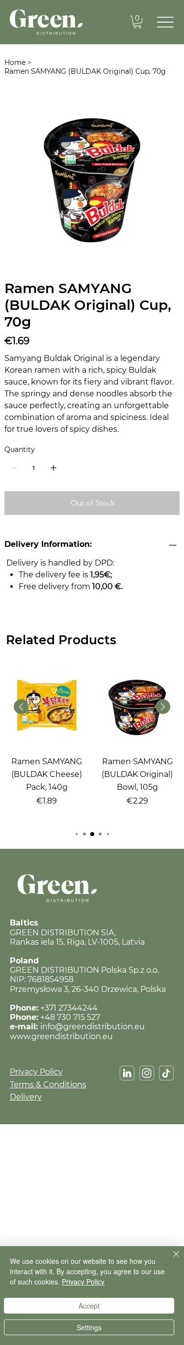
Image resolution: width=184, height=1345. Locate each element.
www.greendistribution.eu (61, 1036)
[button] (137, 22)
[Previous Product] (21, 706)
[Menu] (165, 22)
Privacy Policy (36, 1071)
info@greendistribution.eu (92, 1026)
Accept (89, 1306)
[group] (92, 743)
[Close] (170, 1260)
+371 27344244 (69, 1008)
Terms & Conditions (48, 1084)
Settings (89, 1327)
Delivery (26, 1097)
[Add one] (53, 468)
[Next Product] (163, 706)
